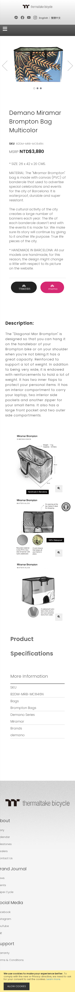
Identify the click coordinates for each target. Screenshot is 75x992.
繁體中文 (56, 18)
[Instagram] (35, 17)
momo (52, 289)
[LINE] (16, 17)
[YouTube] (29, 17)
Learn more (53, 979)
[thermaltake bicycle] (37, 6)
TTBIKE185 (23, 289)
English (43, 18)
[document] (37, 981)
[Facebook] (22, 17)
